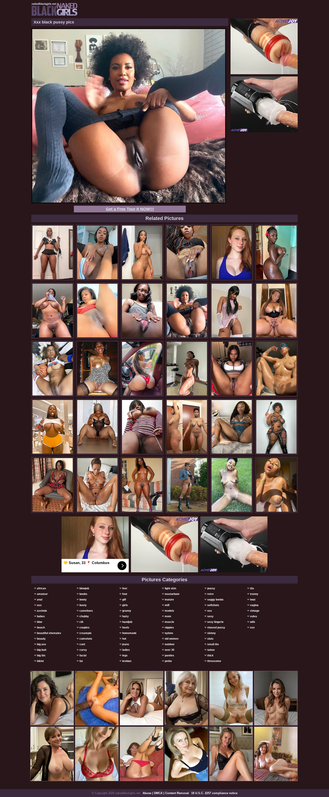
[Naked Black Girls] (54, 9)
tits (252, 588)
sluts (210, 638)
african (41, 588)
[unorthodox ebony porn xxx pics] (276, 427)
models (169, 610)
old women (171, 638)
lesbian (126, 661)
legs (125, 655)
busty (83, 605)
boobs (83, 594)
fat (81, 661)
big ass (41, 644)
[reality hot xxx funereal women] (97, 310)
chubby (84, 616)
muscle (169, 622)
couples (84, 627)
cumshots (85, 638)
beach (41, 627)
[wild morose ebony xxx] (142, 427)
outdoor (170, 644)
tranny (254, 594)
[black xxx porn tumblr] (142, 252)
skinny (211, 633)
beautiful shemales (49, 633)
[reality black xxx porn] (52, 310)
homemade (129, 633)
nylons (169, 633)
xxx (252, 627)
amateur (42, 594)
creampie (85, 633)
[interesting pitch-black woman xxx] (97, 485)
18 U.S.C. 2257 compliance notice (214, 793)
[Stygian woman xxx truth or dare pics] (232, 310)
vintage (254, 610)
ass (39, 605)
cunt (82, 644)
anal (39, 599)
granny (126, 610)
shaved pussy (216, 627)
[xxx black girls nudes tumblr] (276, 485)
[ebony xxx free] (52, 485)
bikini (40, 661)
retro (210, 594)
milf (167, 605)
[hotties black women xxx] (142, 368)
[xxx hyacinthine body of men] (52, 368)
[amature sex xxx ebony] (276, 310)
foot (124, 594)
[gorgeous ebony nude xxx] (52, 252)
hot (124, 638)
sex (209, 610)
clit (81, 622)
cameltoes (86, 610)
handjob (127, 622)
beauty (41, 638)
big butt (41, 649)
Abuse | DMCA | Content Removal (166, 793)
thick (210, 655)
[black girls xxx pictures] (97, 368)
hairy (125, 616)
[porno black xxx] (142, 310)
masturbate (172, 594)
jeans (125, 644)
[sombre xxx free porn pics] (276, 368)
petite (168, 661)
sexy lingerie (215, 622)
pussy (211, 588)
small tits (213, 644)
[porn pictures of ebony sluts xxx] (276, 252)
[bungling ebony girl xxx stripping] (187, 368)
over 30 (169, 649)
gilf (124, 599)
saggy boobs (215, 599)
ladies (126, 649)
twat (252, 599)
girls (125, 605)
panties (169, 655)
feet (124, 588)
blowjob (84, 588)
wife (252, 622)
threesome (214, 661)
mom (168, 616)
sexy (210, 616)
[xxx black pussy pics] (187, 310)
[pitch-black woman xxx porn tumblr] (142, 485)
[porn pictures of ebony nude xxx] (232, 368)
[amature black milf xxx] (97, 427)
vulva (253, 616)
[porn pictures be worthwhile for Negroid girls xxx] (187, 485)
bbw (39, 622)
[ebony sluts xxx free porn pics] (52, 427)
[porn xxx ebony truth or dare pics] (187, 252)
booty (83, 599)
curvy (83, 649)
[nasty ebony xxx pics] (187, 427)
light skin (170, 588)
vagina (254, 605)
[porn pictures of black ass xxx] (232, 427)
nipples (169, 627)
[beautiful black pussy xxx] (232, 485)
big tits (41, 655)
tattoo (211, 649)
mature (169, 599)
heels (125, 627)
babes (41, 616)
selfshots (213, 605)
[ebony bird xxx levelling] (97, 252)
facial (82, 655)
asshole (42, 610)
